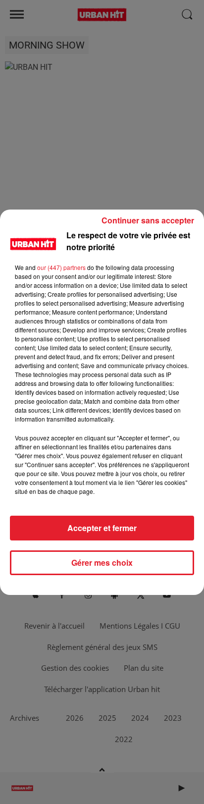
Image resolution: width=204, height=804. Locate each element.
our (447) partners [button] (61, 267)
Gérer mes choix (102, 562)
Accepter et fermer (102, 528)
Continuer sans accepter (148, 220)
